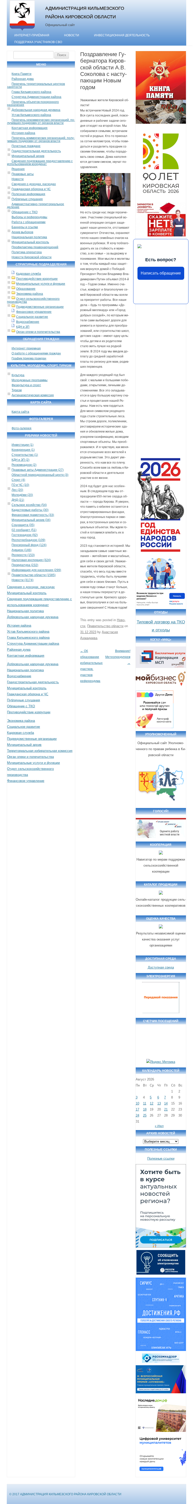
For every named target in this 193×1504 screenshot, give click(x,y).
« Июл (159, 1126)
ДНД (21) (18, 500)
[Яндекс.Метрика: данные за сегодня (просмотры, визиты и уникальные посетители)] (160, 1062)
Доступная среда (161, 967)
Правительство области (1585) (34, 575)
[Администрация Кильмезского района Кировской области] (22, 31)
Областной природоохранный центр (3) (40, 475)
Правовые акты (23, 174)
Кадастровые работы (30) (30, 510)
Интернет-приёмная (31, 35)
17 (137, 1109)
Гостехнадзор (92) (25, 535)
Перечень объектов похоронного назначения (33, 103)
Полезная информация (28, 194)
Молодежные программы (29, 380)
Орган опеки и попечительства (38, 332)
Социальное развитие (32, 317)
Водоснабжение (27, 322)
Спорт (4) (18, 480)
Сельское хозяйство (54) (29, 505)
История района (23, 133)
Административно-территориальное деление (35, 205)
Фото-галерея (21, 428)
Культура (18, 375)
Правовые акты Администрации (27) (38, 470)
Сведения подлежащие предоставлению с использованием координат (40, 162)
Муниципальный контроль (30, 242)
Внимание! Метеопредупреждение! (122, 657)
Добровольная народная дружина (36, 110)
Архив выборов (22, 232)
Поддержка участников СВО (38, 42)
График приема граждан (29, 358)
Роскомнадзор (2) (24, 465)
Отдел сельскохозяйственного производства (33, 300)
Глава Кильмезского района (31, 92)
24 (137, 1115)
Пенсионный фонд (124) (29, 545)
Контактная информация (29, 128)
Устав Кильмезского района (31, 115)
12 (151, 1103)
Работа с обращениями (28, 222)
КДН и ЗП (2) (20, 460)
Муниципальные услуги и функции (40, 284)
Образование (25, 289)
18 (145, 1109)
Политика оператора (27, 252)
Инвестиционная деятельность (122, 35)
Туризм (17, 390)
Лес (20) (17, 490)
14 (166, 1103)
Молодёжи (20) (22, 495)
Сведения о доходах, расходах (34, 184)
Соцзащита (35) (23, 525)
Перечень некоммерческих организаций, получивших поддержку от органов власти (41, 121)
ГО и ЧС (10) (20, 485)
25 (145, 1115)
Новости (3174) (22, 580)
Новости (71, 35)
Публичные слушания (27, 199)
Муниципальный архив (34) (31, 520)
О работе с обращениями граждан (36, 353)
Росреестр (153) (23, 555)
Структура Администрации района (36, 97)
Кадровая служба (28, 274)
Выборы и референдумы (29, 217)
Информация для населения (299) (36, 570)
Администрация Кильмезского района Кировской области (84, 12)
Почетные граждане (26, 146)
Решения (18, 169)
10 (137, 1103)
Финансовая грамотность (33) (33, 515)
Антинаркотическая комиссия (33, 395)
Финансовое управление (34, 312)
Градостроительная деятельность (36, 151)
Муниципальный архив (28, 156)
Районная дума (23, 79)
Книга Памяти (21, 74)
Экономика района (29, 294)
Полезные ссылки (160, 1158)
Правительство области (105, 626)
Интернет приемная (26, 348)
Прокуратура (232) (25, 565)
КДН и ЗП (22, 327)
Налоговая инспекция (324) (31, 560)
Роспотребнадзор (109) (28, 540)
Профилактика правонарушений (35, 247)
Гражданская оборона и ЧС (31, 189)
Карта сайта (20, 412)
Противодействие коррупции (37, 279)
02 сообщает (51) (24, 530)
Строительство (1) (25, 455)
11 (144, 1103)
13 (159, 1103)
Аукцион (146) (21, 550)
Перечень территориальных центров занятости (36, 85)
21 (166, 1109)
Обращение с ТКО (24, 212)
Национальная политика (29, 237)
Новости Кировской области (32, 257)
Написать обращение (161, 273)
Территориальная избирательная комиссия (39, 751)
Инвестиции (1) (22, 445)
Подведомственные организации (40, 307)
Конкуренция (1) (23, 450)
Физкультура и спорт (26, 385)
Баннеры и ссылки (25, 227)
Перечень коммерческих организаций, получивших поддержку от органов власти (41, 139)
